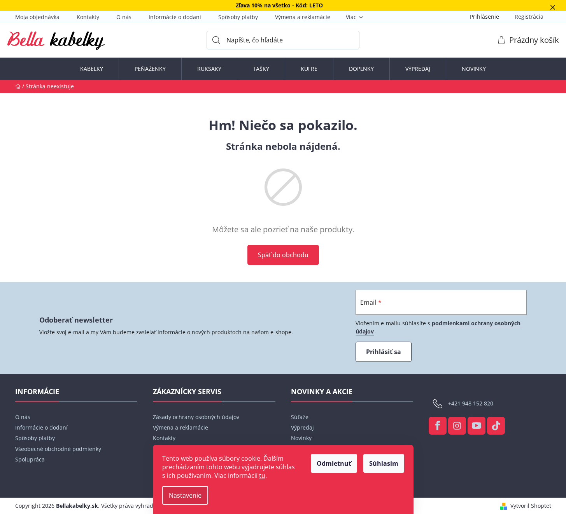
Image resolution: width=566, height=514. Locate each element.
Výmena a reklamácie (302, 17)
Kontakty (88, 17)
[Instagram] (457, 426)
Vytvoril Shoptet (530, 505)
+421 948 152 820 (470, 403)
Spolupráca (30, 459)
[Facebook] (438, 426)
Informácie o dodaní (175, 17)
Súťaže (299, 417)
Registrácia (529, 16)
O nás (123, 17)
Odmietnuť (334, 463)
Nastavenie (185, 495)
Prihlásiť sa (383, 351)
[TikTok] (496, 426)
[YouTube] (476, 426)
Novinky (301, 438)
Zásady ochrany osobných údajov (196, 417)
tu (262, 475)
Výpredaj (302, 427)
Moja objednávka (37, 17)
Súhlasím (383, 463)
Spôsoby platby (238, 17)
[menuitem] (92, 69)
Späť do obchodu (283, 255)
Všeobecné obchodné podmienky (58, 449)
